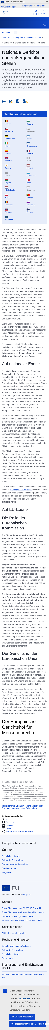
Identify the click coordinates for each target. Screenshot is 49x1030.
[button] (5, 819)
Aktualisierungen (8, 7)
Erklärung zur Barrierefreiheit (15, 864)
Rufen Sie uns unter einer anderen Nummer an (23, 912)
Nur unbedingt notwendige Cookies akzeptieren (28, 1024)
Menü (44, 25)
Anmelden (40, 6)
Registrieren (27, 6)
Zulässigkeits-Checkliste (21, 490)
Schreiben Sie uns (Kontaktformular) (18, 916)
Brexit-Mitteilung (9, 868)
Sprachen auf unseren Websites (16, 946)
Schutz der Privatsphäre (12, 860)
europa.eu (26, 894)
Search (43, 13)
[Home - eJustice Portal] (17, 12)
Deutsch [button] (36, 14)
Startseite (6, 33)
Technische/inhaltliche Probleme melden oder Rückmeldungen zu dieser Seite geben (22, 807)
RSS (3, 5)
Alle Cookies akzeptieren (22, 1017)
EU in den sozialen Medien (14, 933)
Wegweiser (7, 872)
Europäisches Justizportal (19, 843)
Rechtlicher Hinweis (11, 856)
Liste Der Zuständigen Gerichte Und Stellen (21, 38)
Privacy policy (8, 958)
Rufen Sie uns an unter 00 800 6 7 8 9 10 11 (21, 908)
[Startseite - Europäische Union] (10, 888)
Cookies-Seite (24, 998)
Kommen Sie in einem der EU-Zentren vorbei (22, 920)
